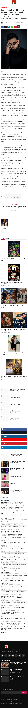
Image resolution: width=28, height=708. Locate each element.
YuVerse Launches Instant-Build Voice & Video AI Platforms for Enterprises (13, 549)
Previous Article (14, 204)
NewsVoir (3, 704)
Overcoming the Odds (9, 194)
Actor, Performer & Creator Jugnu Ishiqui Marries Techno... (13, 353)
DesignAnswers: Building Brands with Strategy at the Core (18, 410)
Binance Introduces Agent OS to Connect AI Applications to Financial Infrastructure (13, 587)
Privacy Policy (13, 701)
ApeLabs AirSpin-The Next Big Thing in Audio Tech (17, 677)
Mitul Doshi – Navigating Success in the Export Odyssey (14, 212)
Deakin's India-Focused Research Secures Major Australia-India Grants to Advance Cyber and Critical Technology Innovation (13, 628)
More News (3, 632)
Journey (7, 197)
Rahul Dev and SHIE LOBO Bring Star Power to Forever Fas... (18, 455)
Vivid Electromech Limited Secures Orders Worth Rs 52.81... (18, 396)
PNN (11, 391)
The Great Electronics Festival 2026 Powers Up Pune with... (18, 403)
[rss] (23, 655)
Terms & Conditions (5, 701)
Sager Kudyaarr (19, 194)
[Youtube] (12, 655)
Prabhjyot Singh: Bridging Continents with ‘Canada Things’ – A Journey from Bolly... (14, 207)
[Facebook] (2, 655)
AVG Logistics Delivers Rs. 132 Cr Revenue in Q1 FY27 (17, 417)
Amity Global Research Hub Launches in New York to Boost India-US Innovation (13, 571)
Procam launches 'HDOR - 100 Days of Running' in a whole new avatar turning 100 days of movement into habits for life (14, 538)
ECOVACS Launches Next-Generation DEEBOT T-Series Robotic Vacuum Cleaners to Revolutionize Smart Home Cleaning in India (13, 582)
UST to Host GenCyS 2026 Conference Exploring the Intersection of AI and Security (12, 517)
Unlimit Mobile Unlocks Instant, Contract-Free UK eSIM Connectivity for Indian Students (12, 613)
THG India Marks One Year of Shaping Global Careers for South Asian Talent (13, 603)
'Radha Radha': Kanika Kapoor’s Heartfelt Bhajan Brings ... (17, 475)
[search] (26, 2)
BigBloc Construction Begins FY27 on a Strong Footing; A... (18, 390)
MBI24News (3, 261)
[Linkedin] (19, 655)
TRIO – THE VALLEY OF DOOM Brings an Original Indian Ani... (13, 259)
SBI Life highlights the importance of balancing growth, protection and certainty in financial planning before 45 (12, 506)
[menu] (1, 2)
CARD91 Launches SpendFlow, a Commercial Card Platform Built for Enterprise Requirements (13, 560)
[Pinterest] (16, 655)
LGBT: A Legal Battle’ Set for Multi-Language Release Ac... (12, 283)
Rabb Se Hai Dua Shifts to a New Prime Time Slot (17, 482)
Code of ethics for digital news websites (9, 703)
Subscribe (24, 692)
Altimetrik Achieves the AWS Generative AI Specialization (13, 502)
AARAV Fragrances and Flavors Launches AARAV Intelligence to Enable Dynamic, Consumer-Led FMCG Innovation (14, 527)
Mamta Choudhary (5, 226)
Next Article (13, 210)
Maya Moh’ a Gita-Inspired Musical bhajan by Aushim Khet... (14, 377)
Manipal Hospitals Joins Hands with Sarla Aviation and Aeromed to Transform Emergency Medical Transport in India (13, 512)
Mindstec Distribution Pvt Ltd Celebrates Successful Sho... (17, 670)
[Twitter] (5, 655)
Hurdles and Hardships (15, 197)
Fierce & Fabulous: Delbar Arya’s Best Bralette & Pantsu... (18, 462)
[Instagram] (9, 655)
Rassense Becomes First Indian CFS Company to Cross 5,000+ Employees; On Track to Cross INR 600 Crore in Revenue (12, 598)
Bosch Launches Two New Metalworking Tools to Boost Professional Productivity (13, 619)
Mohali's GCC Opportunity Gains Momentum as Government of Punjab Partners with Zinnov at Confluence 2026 (14, 576)
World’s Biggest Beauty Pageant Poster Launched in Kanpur (18, 663)
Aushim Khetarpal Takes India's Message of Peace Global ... (13, 306)
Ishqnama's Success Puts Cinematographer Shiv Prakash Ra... (13, 330)
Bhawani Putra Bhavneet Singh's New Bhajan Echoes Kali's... (18, 469)
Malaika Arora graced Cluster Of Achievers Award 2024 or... (17, 489)
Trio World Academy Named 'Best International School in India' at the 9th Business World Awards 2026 (13, 592)
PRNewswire (21, 703)
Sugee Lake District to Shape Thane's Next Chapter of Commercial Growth (12, 608)
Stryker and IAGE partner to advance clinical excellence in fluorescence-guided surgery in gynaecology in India (13, 522)
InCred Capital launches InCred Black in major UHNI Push (13, 623)
